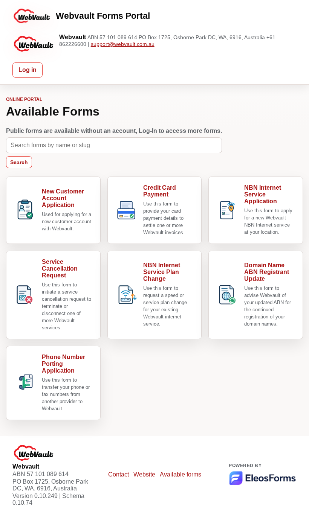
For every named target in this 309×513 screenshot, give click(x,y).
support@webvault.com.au (122, 44)
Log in (27, 70)
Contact (118, 474)
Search (19, 162)
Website (144, 474)
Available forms (180, 474)
